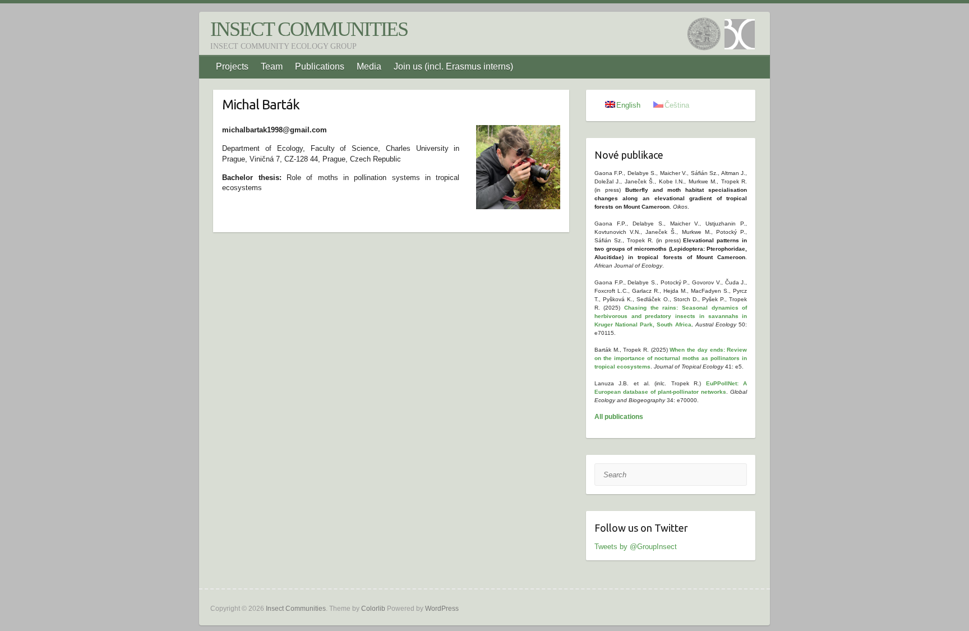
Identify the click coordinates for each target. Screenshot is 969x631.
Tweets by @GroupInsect (635, 546)
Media (369, 66)
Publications (319, 66)
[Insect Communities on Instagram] (741, 35)
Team (272, 66)
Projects (232, 66)
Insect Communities (309, 29)
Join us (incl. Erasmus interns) (453, 66)
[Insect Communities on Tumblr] (705, 35)
